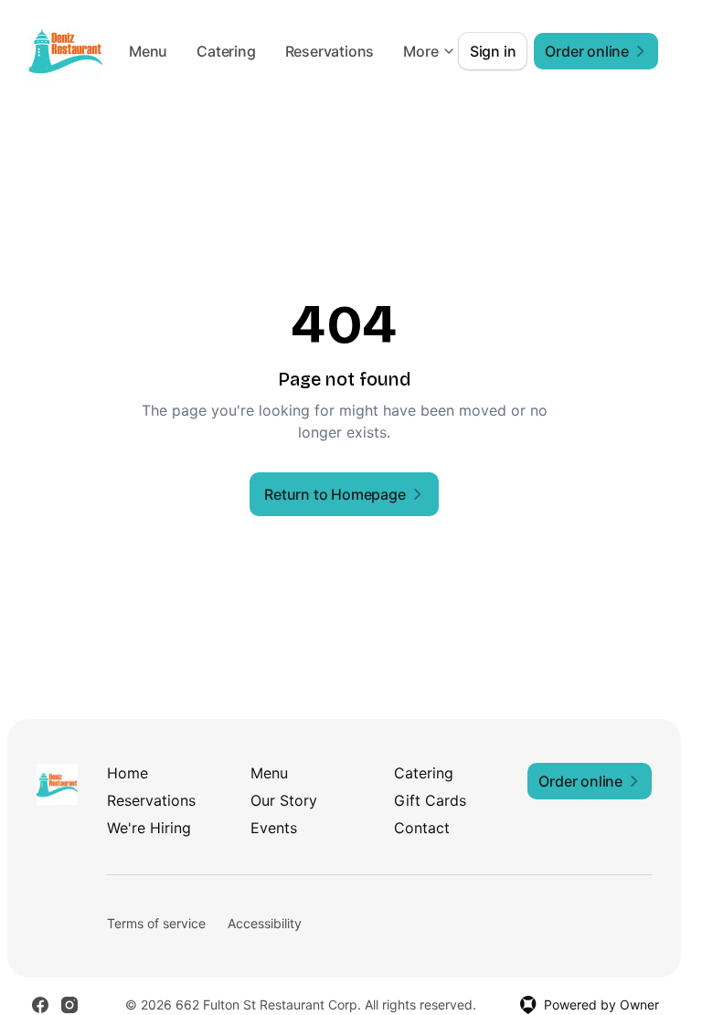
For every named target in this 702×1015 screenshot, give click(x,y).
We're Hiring (149, 828)
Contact (422, 828)
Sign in (493, 51)
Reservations (151, 800)
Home (127, 773)
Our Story (283, 800)
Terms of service (156, 923)
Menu (250, 51)
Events (273, 828)
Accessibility (265, 923)
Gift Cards (430, 800)
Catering (328, 51)
